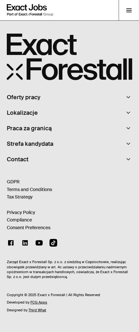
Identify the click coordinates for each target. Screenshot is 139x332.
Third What (37, 310)
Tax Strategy (20, 197)
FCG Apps (38, 302)
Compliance (19, 220)
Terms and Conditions (29, 189)
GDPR (13, 182)
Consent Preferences (28, 227)
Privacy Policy (21, 212)
